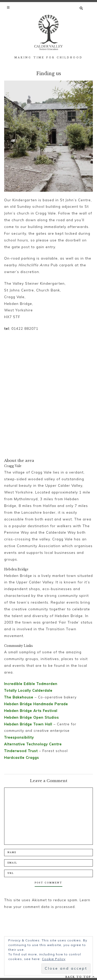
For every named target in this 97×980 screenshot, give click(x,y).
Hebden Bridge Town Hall (28, 724)
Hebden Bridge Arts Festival (30, 710)
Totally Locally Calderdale (28, 690)
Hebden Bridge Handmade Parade (36, 704)
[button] (8, 7)
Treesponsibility (19, 737)
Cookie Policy (53, 959)
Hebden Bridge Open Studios (31, 717)
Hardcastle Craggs (21, 757)
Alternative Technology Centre (33, 744)
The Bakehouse (18, 697)
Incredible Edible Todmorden (30, 683)
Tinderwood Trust (21, 750)
